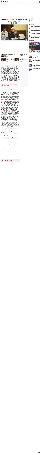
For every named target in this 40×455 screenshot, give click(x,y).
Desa (6, 65)
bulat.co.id (3, 64)
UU (1, 67)
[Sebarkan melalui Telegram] (16, 23)
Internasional (4, 3)
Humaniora (28, 3)
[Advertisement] (14, 46)
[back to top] (39, 452)
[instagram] (38, 2)
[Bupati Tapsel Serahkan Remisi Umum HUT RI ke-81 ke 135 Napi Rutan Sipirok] (30, 69)
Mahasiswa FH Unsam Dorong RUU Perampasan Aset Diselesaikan (9, 90)
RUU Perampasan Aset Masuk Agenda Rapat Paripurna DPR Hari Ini (9, 85)
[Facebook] (33, 2)
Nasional (8, 3)
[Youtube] (36, 2)
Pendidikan (32, 3)
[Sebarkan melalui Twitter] (13, 23)
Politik (11, 3)
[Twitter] (34, 2)
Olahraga (17, 3)
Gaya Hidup (21, 3)
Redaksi (9, 21)
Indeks (1, 5)
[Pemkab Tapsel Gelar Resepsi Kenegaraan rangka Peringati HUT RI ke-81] (30, 65)
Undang (15, 66)
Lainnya (36, 3)
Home (1, 3)
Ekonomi (14, 3)
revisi (13, 66)
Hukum (25, 3)
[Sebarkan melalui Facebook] (11, 23)
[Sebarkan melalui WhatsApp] (15, 23)
